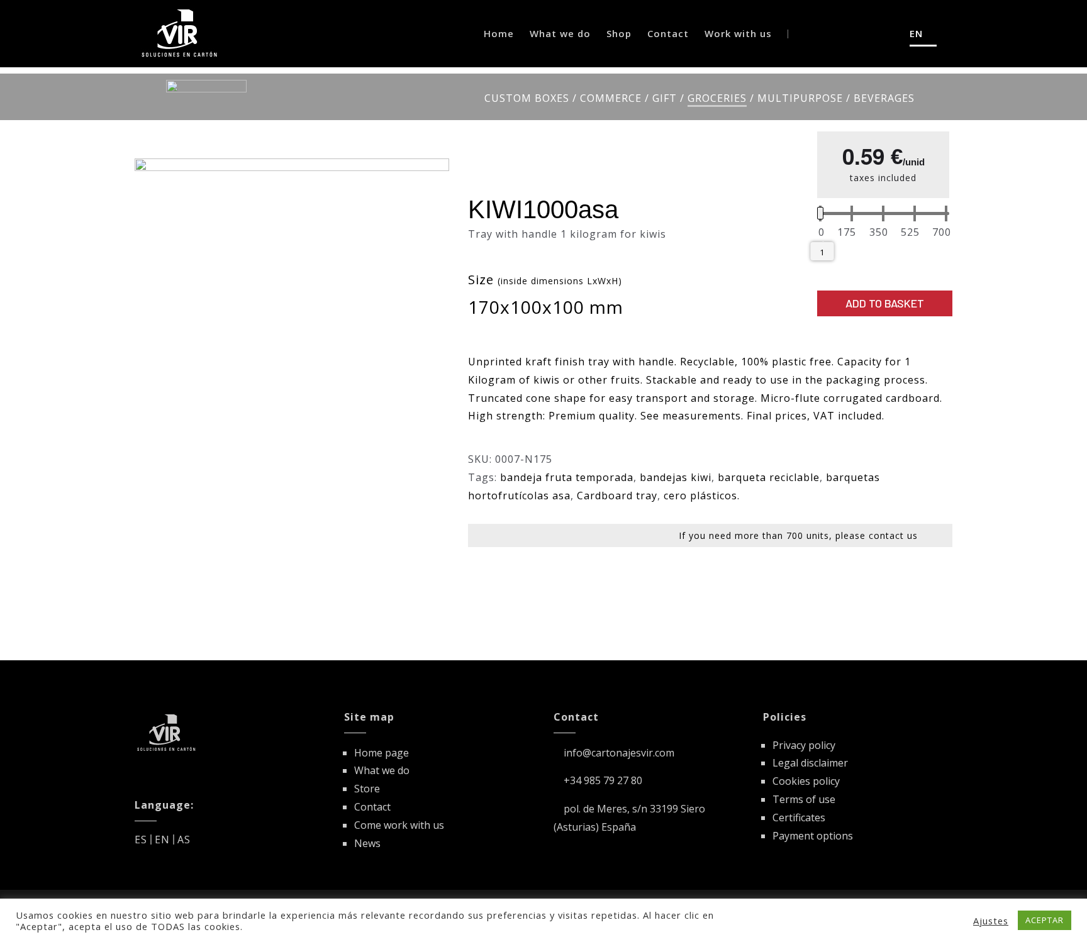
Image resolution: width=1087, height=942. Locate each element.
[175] (846, 232)
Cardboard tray (617, 495)
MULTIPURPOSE (800, 98)
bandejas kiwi (675, 477)
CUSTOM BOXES (526, 98)
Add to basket (884, 303)
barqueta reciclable (769, 477)
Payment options (812, 836)
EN (162, 839)
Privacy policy (803, 745)
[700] (941, 232)
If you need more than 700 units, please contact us (798, 535)
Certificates (798, 817)
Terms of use (803, 799)
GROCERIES (717, 98)
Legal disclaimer (810, 763)
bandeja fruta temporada (566, 477)
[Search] (865, 33)
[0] (821, 232)
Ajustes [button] (990, 920)
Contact (372, 807)
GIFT (664, 98)
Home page (381, 753)
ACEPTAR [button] (1044, 920)
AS (184, 839)
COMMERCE (611, 98)
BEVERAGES (884, 98)
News (367, 843)
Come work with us (399, 825)
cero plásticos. (702, 495)
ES (141, 839)
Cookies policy (806, 781)
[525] (910, 232)
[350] (878, 232)
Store (367, 788)
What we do (382, 770)
